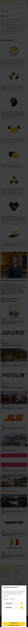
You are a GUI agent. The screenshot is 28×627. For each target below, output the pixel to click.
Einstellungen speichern (14, 625)
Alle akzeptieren (14, 623)
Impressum (11, 598)
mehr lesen (5, 596)
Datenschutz (5, 598)
